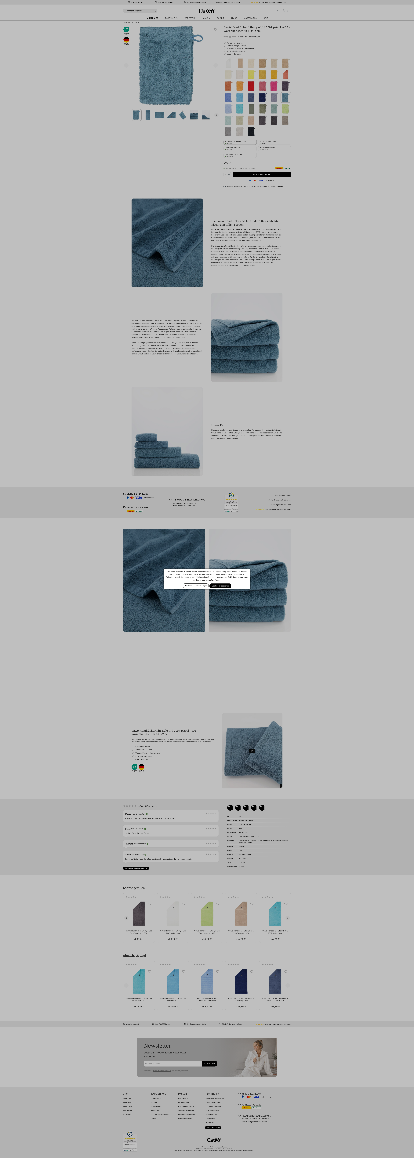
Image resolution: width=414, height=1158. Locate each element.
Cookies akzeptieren (220, 586)
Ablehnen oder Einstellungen (196, 586)
